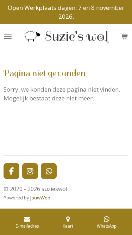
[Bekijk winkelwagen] (124, 36)
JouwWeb (40, 197)
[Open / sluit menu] (7, 36)
